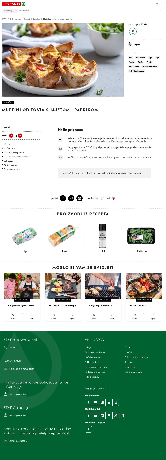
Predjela (36, 19)
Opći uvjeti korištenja (95, 352)
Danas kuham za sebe (149, 66)
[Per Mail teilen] (71, 198)
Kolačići (128, 352)
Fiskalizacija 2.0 (92, 377)
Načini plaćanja (92, 357)
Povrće (149, 62)
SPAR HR (5, 19)
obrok (4, 135)
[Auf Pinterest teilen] (79, 198)
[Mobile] (115, 402)
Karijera (128, 362)
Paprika (131, 62)
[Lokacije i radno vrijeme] (156, 4)
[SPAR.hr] (14, 4)
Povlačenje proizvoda (95, 372)
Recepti (27, 19)
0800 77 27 (14, 347)
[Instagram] (109, 402)
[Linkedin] (102, 402)
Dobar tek (16, 19)
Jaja (157, 57)
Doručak (8, 102)
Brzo (130, 57)
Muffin (140, 62)
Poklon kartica (91, 362)
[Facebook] (88, 402)
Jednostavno (140, 57)
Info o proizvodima (133, 372)
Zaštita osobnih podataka (137, 357)
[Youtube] (95, 402)
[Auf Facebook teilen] (63, 198)
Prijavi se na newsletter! (21, 368)
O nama (128, 347)
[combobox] (10, 11)
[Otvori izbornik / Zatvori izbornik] (162, 4)
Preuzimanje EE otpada (96, 367)
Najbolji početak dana (136, 71)
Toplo (151, 57)
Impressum (130, 367)
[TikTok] (115, 415)
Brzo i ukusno (134, 66)
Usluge (88, 347)
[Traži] (161, 10)
